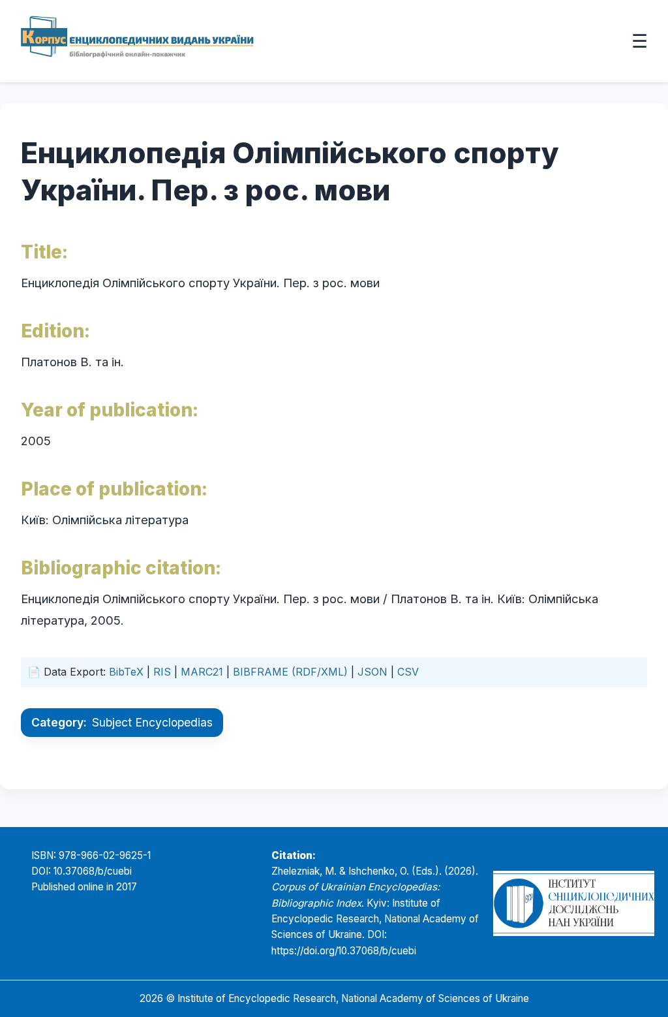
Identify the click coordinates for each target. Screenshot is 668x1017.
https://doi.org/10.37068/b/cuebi (343, 951)
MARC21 (202, 671)
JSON (372, 671)
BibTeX (126, 671)
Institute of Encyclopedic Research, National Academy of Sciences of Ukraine (353, 998)
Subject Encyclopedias (152, 722)
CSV (408, 671)
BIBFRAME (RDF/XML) (290, 671)
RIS (162, 671)
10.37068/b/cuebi (92, 871)
